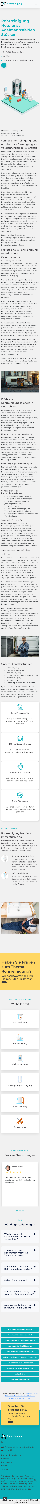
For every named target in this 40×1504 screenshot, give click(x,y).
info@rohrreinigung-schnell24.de (18, 1447)
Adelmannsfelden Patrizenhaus (20, 1352)
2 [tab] (20, 1211)
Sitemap (5, 1469)
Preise (4, 1466)
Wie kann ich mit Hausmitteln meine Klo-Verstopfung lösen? (16, 1253)
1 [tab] (17, 1211)
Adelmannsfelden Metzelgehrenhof (20, 1340)
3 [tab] (23, 1211)
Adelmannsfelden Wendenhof (20, 1368)
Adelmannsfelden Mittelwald (20, 1346)
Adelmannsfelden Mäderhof (20, 1335)
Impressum (6, 1462)
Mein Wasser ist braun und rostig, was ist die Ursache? (18, 1306)
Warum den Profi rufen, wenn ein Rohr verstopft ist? (19, 1292)
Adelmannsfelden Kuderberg (20, 1329)
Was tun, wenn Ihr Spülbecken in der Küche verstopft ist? (17, 1236)
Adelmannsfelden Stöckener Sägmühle (20, 1357)
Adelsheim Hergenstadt (20, 1380)
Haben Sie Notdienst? (15, 1280)
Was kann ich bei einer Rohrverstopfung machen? (18, 1267)
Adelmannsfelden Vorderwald (20, 1363)
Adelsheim (20, 1374)
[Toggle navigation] (36, 4)
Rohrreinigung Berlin (11, 1455)
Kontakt (5, 1459)
